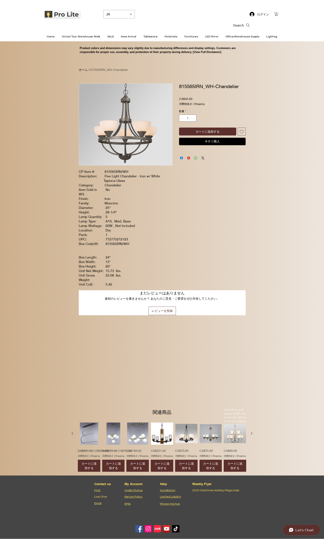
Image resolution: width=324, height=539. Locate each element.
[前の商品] (72, 433)
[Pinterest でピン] (188, 158)
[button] (276, 14)
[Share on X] (203, 158)
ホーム (83, 69)
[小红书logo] (157, 528)
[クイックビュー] (89, 434)
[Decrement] (182, 118)
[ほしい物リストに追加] (242, 131)
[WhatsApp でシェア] (196, 158)
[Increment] (193, 118)
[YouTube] (166, 528)
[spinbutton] (187, 118)
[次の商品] (251, 433)
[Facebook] (139, 528)
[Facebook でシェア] (181, 158)
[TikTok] (175, 528)
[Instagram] (148, 528)
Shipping (199, 103)
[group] (162, 447)
